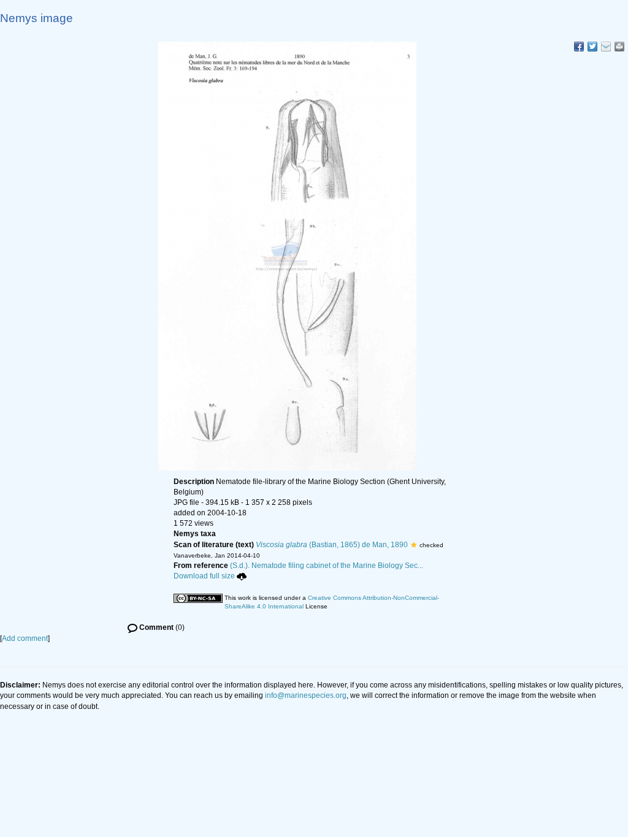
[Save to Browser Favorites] (606, 46)
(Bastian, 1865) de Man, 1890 (332, 544)
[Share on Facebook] (579, 46)
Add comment (25, 638)
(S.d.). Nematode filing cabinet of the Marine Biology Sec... (326, 565)
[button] (413, 545)
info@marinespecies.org (306, 695)
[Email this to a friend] (619, 46)
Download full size (204, 576)
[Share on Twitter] (592, 46)
